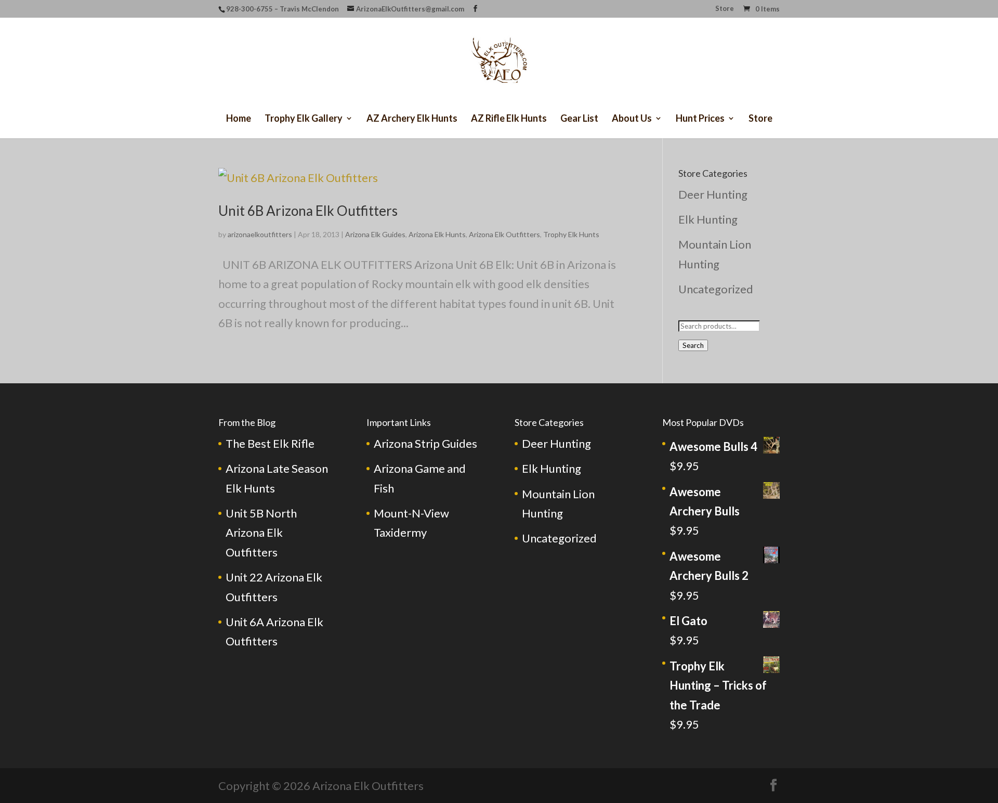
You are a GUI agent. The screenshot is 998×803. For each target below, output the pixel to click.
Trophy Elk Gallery (304, 119)
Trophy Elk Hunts (571, 234)
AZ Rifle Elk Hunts (509, 119)
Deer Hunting (712, 194)
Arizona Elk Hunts (437, 234)
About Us (632, 119)
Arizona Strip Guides (425, 443)
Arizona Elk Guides (375, 234)
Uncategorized (715, 289)
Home (238, 119)
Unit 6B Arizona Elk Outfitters (308, 210)
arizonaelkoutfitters (260, 234)
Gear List (579, 119)
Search (693, 345)
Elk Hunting (708, 219)
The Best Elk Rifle (270, 443)
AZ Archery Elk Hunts (411, 119)
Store (724, 8)
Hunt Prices (700, 119)
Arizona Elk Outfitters (504, 234)
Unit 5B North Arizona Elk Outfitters (261, 532)
